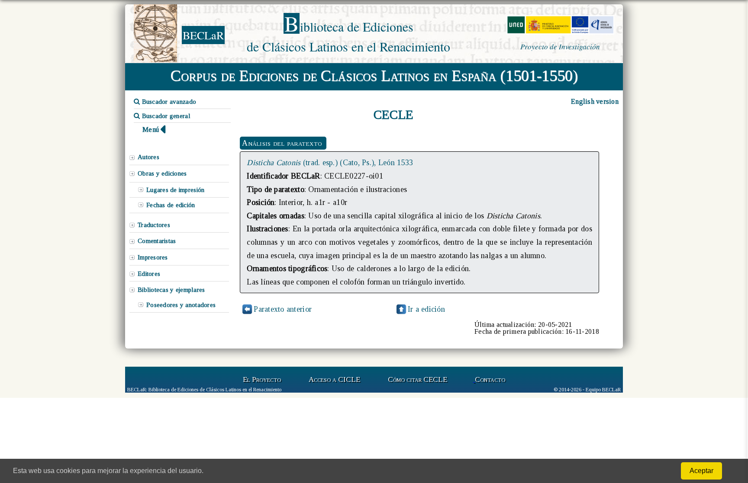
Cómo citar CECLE (417, 379)
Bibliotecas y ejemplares (171, 289)
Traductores (154, 224)
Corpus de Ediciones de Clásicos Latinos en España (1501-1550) (374, 75)
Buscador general (165, 115)
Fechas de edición (170, 205)
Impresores (153, 257)
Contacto (490, 379)
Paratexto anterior (283, 309)
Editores (149, 273)
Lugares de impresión (175, 189)
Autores (148, 157)
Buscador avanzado (168, 101)
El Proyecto (262, 379)
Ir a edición (426, 309)
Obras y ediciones (162, 173)
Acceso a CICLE (334, 379)
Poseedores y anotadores (181, 304)
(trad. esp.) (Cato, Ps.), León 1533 (330, 162)
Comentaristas (157, 240)
